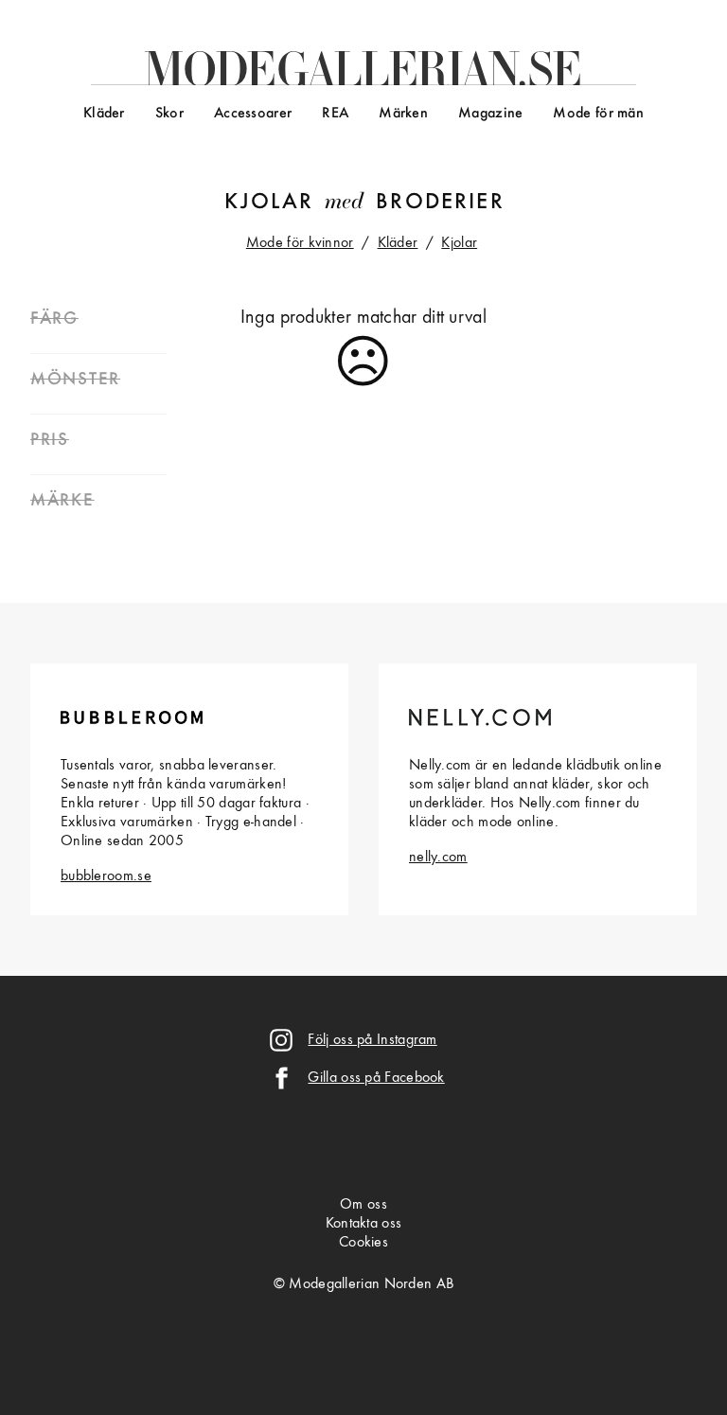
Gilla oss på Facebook (376, 1078)
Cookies (363, 1242)
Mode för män (598, 113)
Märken (403, 113)
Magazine (490, 113)
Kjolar (268, 202)
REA (335, 113)
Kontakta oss (364, 1223)
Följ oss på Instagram (372, 1040)
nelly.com (438, 857)
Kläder (104, 113)
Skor (169, 113)
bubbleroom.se (106, 876)
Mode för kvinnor (300, 243)
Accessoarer (253, 113)
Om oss (363, 1204)
